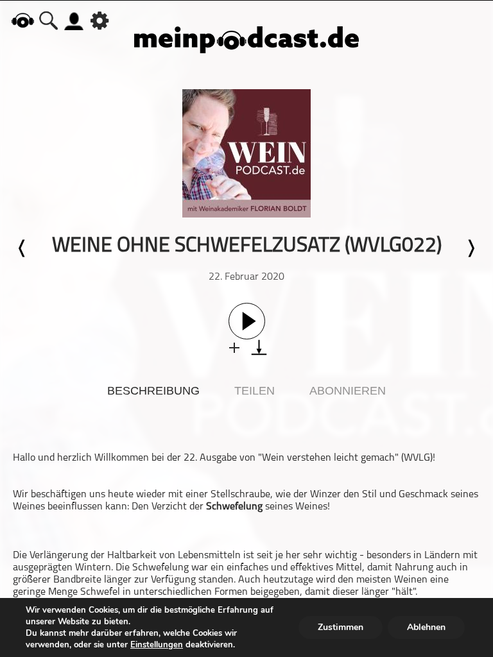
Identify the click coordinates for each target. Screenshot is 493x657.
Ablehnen (426, 627)
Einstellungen (156, 645)
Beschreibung (153, 390)
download (259, 347)
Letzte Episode (22, 248)
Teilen (254, 390)
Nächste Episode (470, 248)
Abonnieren (347, 390)
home (22, 20)
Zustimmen (340, 627)
